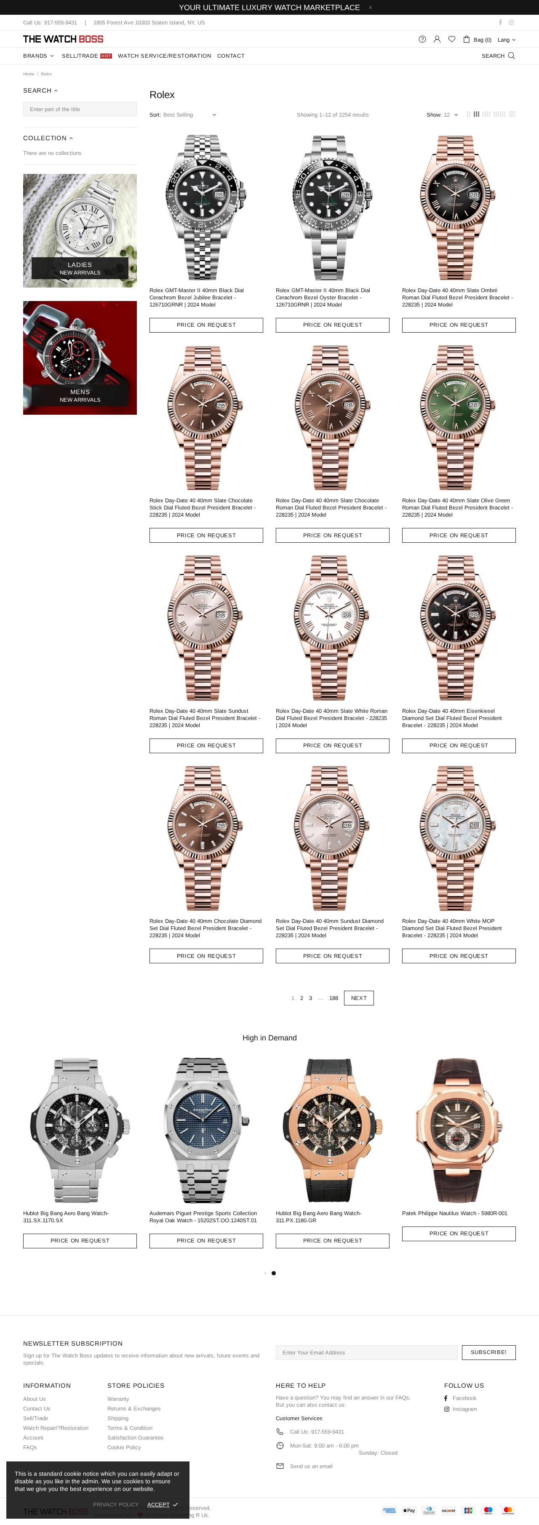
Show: (434, 115)
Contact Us (37, 1408)
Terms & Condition (129, 1428)
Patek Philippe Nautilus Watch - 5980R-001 (454, 1213)
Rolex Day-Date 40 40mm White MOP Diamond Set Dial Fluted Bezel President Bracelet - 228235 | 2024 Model (452, 928)
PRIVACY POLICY (116, 1504)
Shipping (117, 1418)
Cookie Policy (124, 1447)
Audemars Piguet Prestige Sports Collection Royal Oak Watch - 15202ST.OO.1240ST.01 (203, 1217)
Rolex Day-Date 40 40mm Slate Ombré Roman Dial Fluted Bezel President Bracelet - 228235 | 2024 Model (457, 297)
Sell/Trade (35, 1418)
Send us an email (311, 1466)
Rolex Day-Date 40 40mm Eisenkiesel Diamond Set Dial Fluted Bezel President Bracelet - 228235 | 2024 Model (452, 718)
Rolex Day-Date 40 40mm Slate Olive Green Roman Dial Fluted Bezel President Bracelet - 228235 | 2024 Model (457, 507)
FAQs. (403, 1397)
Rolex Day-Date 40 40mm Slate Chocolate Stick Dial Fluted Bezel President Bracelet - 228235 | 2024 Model (202, 507)
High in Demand (270, 1038)
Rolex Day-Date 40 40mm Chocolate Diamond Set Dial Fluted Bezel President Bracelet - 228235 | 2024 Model (205, 928)
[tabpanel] (333, 1159)
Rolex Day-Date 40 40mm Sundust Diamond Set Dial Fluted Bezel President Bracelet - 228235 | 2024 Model (330, 928)
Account (33, 1437)
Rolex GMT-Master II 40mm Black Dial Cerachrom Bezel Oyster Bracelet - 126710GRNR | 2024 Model (323, 297)
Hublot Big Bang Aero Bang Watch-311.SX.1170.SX (66, 1217)
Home (29, 74)
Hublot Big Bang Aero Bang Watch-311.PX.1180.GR (318, 1217)
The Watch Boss (63, 39)
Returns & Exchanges (134, 1408)
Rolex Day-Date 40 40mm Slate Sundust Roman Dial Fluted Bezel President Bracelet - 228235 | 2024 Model (204, 718)
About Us (34, 1399)
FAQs (30, 1447)
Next (359, 998)
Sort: (155, 115)
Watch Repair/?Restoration (55, 1428)
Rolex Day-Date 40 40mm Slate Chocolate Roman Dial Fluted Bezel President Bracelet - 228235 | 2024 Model (331, 507)
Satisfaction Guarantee (135, 1437)
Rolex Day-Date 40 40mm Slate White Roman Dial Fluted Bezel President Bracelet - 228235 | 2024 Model (331, 718)
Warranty (118, 1399)
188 (333, 998)
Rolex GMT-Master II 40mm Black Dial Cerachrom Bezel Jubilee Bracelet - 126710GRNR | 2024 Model (196, 297)
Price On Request (206, 325)
